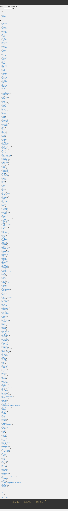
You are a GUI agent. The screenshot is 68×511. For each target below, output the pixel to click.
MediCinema (4, 333)
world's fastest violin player (6, 483)
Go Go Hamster (4, 239)
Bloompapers (4, 130)
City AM (3, 173)
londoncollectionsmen (5, 310)
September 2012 (4, 51)
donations (3, 202)
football (3, 226)
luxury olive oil (4, 316)
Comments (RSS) (5, 497)
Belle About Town (4, 122)
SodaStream (4, 423)
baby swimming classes (6, 115)
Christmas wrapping (5, 172)
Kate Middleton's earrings (6, 289)
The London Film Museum (6, 448)
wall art (3, 467)
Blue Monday (4, 132)
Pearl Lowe (4, 368)
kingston (3, 292)
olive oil (3, 362)
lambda (3, 296)
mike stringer (4, 338)
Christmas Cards (4, 168)
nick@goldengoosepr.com (39, 502)
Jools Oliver (4, 285)
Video (3, 463)
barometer (3, 116)
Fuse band (3, 229)
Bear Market (4, 118)
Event (3, 214)
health (3, 257)
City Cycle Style (4, 174)
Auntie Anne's (4, 113)
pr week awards (4, 379)
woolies (3, 477)
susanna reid (4, 435)
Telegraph (3, 441)
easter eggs (4, 204)
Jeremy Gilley (4, 278)
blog (2, 128)
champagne (4, 158)
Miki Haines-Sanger (5, 339)
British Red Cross (5, 142)
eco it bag (3, 206)
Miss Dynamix (4, 342)
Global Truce (4, 238)
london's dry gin (4, 309)
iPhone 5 (3, 274)
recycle (3, 391)
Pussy (3, 386)
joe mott (3, 283)
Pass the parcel (4, 366)
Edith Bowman (4, 207)
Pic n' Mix (3, 374)
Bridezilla (3, 140)
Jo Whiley (3, 280)
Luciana (3, 314)
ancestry (3, 105)
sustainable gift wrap (5, 437)
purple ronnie (4, 385)
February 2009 (4, 81)
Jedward (3, 277)
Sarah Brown (4, 409)
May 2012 (3, 53)
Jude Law (3, 287)
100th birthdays (4, 94)
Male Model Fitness (5, 322)
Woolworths (4, 479)
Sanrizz (3, 408)
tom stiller (3, 456)
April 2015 (3, 30)
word (3, 480)
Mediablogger (4, 333)
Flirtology (3, 225)
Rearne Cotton (4, 390)
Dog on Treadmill (4, 201)
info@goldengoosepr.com (16, 502)
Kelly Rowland (4, 291)
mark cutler (4, 327)
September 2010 (4, 67)
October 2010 (4, 67)
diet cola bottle (4, 199)
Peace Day (4, 367)
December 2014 (4, 33)
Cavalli (3, 156)
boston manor (4, 135)
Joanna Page (4, 281)
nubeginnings (4, 360)
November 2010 (4, 66)
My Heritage (4, 350)
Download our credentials (16, 503)
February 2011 (4, 64)
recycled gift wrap (5, 392)
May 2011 (3, 61)
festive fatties (4, 219)
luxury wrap (4, 318)
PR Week (3, 379)
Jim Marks (3, 279)
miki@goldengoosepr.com (27, 502)
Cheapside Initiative (5, 162)
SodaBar (3, 422)
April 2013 (3, 45)
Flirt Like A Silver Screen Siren (7, 224)
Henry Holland (4, 258)
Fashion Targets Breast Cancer (7, 218)
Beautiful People (4, 119)
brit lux (3, 141)
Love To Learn (4, 314)
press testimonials (5, 380)
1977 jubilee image (5, 95)
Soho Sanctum (4, 425)
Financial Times (4, 221)
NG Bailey (3, 357)
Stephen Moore (4, 429)
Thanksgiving (4, 444)
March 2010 (4, 72)
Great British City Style (5, 247)
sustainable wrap (4, 438)
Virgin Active (4, 465)
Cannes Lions (4, 152)
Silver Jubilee (4, 417)
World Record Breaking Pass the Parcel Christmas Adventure (11, 482)
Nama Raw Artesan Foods (6, 351)
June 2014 (3, 36)
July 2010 (3, 69)
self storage (4, 413)
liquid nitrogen (4, 303)
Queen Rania (4, 388)
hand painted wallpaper (5, 252)
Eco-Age (3, 206)
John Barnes (4, 283)
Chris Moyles (4, 168)
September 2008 (4, 85)
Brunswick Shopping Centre (6, 146)
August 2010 (4, 68)
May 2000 (3, 88)
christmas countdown (5, 170)
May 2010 (3, 71)
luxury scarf (4, 317)
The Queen (4, 449)
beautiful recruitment (5, 120)
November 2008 (4, 83)
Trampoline (3, 459)
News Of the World (5, 356)
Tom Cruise (4, 456)
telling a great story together (6, 442)
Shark (3, 417)
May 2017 (3, 24)
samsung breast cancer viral (6, 406)
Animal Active (4, 107)
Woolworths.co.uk (5, 479)
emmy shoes (4, 211)
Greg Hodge (4, 249)
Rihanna (3, 397)
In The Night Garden (5, 272)
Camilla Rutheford (5, 149)
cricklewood (4, 187)
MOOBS (3, 345)
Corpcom (3, 181)
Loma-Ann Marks (4, 305)
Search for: (2, 8)
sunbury (3, 432)
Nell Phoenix (4, 354)
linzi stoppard (4, 302)
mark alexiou (4, 326)
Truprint (3, 460)
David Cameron (4, 191)
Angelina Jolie (4, 107)
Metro (3, 337)
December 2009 (4, 75)
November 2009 (4, 75)
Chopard (3, 166)
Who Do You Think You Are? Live (7, 475)
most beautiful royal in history (6, 348)
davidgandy (4, 192)
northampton (4, 359)
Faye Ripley (4, 218)
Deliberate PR (4, 195)
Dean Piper (4, 194)
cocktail (3, 177)
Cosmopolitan (4, 182)
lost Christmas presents (5, 313)
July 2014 (3, 35)
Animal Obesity (4, 110)
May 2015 (3, 29)
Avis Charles (4, 114)
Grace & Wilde (4, 245)
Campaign (3, 150)
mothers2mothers (4, 348)
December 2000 (4, 87)
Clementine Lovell (5, 175)
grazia (3, 246)
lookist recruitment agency (6, 310)
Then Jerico (4, 454)
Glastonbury (4, 237)
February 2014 (4, 39)
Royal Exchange (4, 400)
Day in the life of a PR (5, 193)
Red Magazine (4, 393)
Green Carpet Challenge (5, 248)
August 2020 (4, 22)
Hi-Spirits (3, 260)
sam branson (4, 402)
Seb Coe (3, 412)
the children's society (5, 446)
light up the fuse (4, 301)
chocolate (3, 165)
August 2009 (4, 78)
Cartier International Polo (6, 156)
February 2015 (4, 32)
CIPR (3, 172)
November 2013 (4, 41)
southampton (4, 425)
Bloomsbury (4, 130)
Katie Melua (4, 290)
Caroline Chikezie (4, 154)
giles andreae (4, 235)
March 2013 (4, 46)
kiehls (3, 291)
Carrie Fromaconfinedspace (6, 155)
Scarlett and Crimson (5, 410)
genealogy (3, 231)
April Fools (3, 112)
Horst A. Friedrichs (5, 266)
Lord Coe (3, 311)
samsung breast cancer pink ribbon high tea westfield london (11, 405)
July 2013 (3, 43)
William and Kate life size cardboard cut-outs (9, 476)
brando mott (4, 139)
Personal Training (4, 371)
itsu (2, 275)
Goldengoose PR (4, 242)
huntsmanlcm (4, 268)
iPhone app (4, 275)
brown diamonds (4, 144)
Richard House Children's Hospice (7, 396)
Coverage (3, 186)
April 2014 (3, 37)
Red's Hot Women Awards (6, 394)
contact (3, 18)
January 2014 (4, 40)
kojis (3, 295)
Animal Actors (4, 108)
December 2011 (4, 56)
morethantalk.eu (4, 346)
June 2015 (3, 29)
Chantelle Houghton (5, 160)
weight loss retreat (5, 472)
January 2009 (4, 82)
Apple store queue (5, 111)
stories (3, 14)
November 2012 (4, 49)
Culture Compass (4, 187)
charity (3, 160)
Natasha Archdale (5, 352)
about (3, 13)
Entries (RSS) (4, 496)
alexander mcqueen (5, 103)
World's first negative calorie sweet (7, 483)
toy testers (3, 457)
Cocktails (3, 178)
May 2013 (3, 44)
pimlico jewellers (4, 375)
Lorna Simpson (4, 312)
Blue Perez (4, 133)
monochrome (4, 345)
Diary (3, 199)
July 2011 (3, 60)
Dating (3, 190)
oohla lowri (3, 364)
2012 (3, 96)
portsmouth (4, 378)
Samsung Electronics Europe (6, 407)
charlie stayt (4, 161)
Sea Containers (4, 411)
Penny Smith (4, 370)
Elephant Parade (4, 210)
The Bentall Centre (5, 444)
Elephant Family (4, 209)
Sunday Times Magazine (6, 433)
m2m (3, 319)
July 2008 (3, 87)
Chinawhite (3, 164)
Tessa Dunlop (4, 443)
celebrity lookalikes (5, 157)
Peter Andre (4, 373)
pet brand (3, 372)
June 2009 (3, 79)
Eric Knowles (4, 213)
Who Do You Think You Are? (6, 475)
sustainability (4, 436)
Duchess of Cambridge (5, 203)
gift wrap (3, 234)
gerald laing (4, 233)
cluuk (3, 176)
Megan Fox (4, 334)
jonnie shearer (4, 284)
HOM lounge (4, 264)
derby (3, 195)
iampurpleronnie (4, 272)
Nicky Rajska (4, 358)
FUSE (3, 229)
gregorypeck (4, 250)
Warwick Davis (4, 469)
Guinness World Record (5, 251)
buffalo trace (4, 147)
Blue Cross (4, 131)
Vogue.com (4, 466)
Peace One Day (4, 368)
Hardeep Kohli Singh (5, 254)
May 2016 (3, 25)
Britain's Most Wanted (5, 141)
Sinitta (3, 418)
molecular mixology (5, 344)
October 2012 (4, 50)
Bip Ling (3, 127)
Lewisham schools (5, 300)
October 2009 (4, 76)
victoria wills (4, 462)
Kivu (3, 294)
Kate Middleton (4, 288)
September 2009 (4, 77)
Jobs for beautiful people (6, 282)
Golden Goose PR (5, 241)
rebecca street (4, 391)
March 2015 (4, 31)
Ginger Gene (4, 237)
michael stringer (4, 337)
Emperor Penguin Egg (5, 212)
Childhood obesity (5, 164)
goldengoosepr (4, 243)
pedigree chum (4, 369)
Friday (3, 228)
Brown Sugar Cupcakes (5, 145)
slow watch (4, 420)
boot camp (3, 133)
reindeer (3, 394)
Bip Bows (3, 126)
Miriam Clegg (4, 341)
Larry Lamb (4, 298)
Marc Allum (4, 325)
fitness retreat (4, 222)
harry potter (4, 256)
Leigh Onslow (4, 299)
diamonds (3, 198)
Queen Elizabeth (4, 387)
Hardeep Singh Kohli (5, 255)
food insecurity (4, 226)
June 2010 (3, 70)
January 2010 (4, 74)
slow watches (4, 421)
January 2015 (4, 33)
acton (3, 99)
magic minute (4, 321)
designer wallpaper (5, 196)
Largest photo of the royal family (7, 297)
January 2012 (4, 56)
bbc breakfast (4, 117)
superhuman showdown (5, 434)
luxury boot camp (4, 315)
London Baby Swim (5, 306)
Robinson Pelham (5, 398)
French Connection (5, 227)
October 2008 (4, 84)
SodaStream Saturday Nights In (7, 424)
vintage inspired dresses (6, 464)
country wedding (4, 183)
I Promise (3, 269)
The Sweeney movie (5, 453)
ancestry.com (4, 106)
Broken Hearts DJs (5, 143)
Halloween (3, 252)
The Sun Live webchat (5, 452)
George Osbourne (5, 233)
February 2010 (4, 73)
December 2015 (4, 28)
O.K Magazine (4, 360)
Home (3, 13)
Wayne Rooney (4, 470)
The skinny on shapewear (6, 452)
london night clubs (5, 308)
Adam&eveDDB (4, 100)
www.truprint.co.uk (5, 487)
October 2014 (4, 34)
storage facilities (4, 429)
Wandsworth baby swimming (6, 468)
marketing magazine (5, 329)
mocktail (3, 343)
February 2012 (4, 55)
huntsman (3, 268)
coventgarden (4, 184)
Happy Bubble (4, 253)
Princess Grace (4, 383)
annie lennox (4, 110)
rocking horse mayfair (5, 399)
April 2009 (3, 79)
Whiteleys (3, 474)
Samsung (3, 404)
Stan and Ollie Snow (5, 427)
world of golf (4, 481)
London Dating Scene (5, 307)
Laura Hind (3, 299)
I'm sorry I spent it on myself (6, 271)
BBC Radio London (5, 118)
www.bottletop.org (5, 485)
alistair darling (4, 104)
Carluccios (3, 153)
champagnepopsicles (5, 159)
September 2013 (4, 42)
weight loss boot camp (5, 471)
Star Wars (3, 428)
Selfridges (3, 414)
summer (3, 431)
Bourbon (3, 137)
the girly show (4, 447)
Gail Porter (3, 230)
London (3, 306)
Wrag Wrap (4, 484)
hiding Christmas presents (6, 260)
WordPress (4, 492)
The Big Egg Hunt (5, 445)
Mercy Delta (4, 336)
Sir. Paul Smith (4, 419)
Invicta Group (4, 273)
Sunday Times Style (5, 433)
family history (4, 216)
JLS (2, 279)
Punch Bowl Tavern (5, 384)
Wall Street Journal (5, 467)
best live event (4, 125)
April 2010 (3, 71)
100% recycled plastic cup (6, 93)
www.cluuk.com (4, 486)
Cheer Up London (4, 163)
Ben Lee (3, 122)
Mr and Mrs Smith (5, 349)
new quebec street (5, 355)
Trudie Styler (4, 460)
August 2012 (4, 52)
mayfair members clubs (5, 331)
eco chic (3, 205)
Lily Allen (3, 302)
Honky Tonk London (5, 265)
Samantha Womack (5, 403)
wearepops (3, 471)
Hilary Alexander (4, 261)
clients (3, 17)
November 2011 (4, 57)
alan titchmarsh (4, 102)
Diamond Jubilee (4, 197)
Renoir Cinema (4, 395)
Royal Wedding (4, 401)
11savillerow (4, 95)
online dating (4, 364)
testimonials (4, 16)
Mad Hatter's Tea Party (5, 320)
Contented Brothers (5, 180)
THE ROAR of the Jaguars (6, 450)
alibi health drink (4, 103)
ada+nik (3, 99)
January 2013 (4, 48)
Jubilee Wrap (4, 286)
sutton (3, 439)
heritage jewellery (4, 259)
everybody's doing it (5, 214)
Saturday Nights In (5, 410)
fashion (3, 217)
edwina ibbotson (4, 208)
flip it (3, 223)
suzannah (3, 440)
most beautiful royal (5, 347)
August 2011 (4, 60)
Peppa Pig (3, 371)
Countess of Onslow (5, 183)
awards (3, 15)
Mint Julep (3, 341)
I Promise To (4, 270)
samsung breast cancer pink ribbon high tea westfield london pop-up (12, 406)
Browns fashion (4, 145)
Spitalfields (4, 426)
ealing (3, 203)
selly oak (3, 414)
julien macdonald (4, 287)
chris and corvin (4, 167)
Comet (3, 180)
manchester (4, 323)
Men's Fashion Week (5, 335)
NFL (2, 356)
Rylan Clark (4, 402)
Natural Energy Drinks (5, 353)
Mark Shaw (4, 329)
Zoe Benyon (4, 487)
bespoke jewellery (5, 123)
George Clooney (4, 232)
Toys (3, 458)
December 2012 (4, 48)
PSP (3, 383)
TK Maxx (3, 455)
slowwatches (4, 421)
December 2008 (4, 83)
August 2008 (4, 86)
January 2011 (4, 64)
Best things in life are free (6, 126)
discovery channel (5, 200)
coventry (3, 185)
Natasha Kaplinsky (5, 352)
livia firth (3, 304)
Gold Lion (3, 240)
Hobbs (3, 263)
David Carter (4, 191)
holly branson (4, 264)
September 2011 (4, 59)
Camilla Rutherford (5, 149)
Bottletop (3, 136)
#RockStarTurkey (4, 92)
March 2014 (4, 38)
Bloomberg (3, 129)
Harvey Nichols (4, 256)
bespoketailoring (4, 124)
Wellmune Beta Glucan (5, 473)
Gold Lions (3, 241)
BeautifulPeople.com (5, 121)
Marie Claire (4, 325)
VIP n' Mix (3, 464)
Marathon (3, 324)
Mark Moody (4, 328)
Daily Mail (3, 189)
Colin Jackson (4, 179)
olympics (3, 363)
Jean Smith (4, 276)
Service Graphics (4, 415)
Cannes (3, 151)
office (3, 361)
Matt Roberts (4, 330)
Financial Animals (5, 220)
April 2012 (3, 54)
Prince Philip (4, 381)
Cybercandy (4, 188)
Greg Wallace (4, 249)
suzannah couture (5, 441)
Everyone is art (4, 215)
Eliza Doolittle (4, 210)
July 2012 (3, 52)
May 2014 (3, 37)
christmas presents (5, 171)
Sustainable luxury (5, 437)
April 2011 (3, 62)
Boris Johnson (4, 134)
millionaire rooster (5, 340)
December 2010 (4, 65)
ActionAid (3, 98)
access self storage (5, 97)
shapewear (3, 416)
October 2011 (4, 58)
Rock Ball (3, 398)
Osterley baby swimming (6, 365)
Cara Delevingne (4, 153)
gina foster (3, 236)
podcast (3, 17)
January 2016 (4, 27)
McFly (3, 332)
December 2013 (4, 41)
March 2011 (4, 63)
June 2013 (3, 44)
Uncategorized (4, 461)
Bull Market (4, 148)
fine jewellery (4, 222)
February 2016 (4, 26)
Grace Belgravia (4, 245)
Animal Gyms (4, 109)
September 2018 (4, 23)
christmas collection (5, 169)
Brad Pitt (3, 137)
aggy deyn (3, 101)
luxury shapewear (4, 318)
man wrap (3, 322)
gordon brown (4, 244)
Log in (3, 491)
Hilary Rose (4, 262)
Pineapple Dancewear (5, 375)
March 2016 (4, 25)
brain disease (4, 138)
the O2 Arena (4, 448)
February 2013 (4, 47)
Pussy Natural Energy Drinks (6, 387)
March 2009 (4, 80)
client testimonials (5, 176)
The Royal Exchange (5, 451)
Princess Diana (4, 382)
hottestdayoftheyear (5, 267)
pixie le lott (3, 376)
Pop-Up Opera (4, 377)
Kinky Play (3, 293)
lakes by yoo (4, 295)
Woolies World (4, 478)
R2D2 (3, 389)
